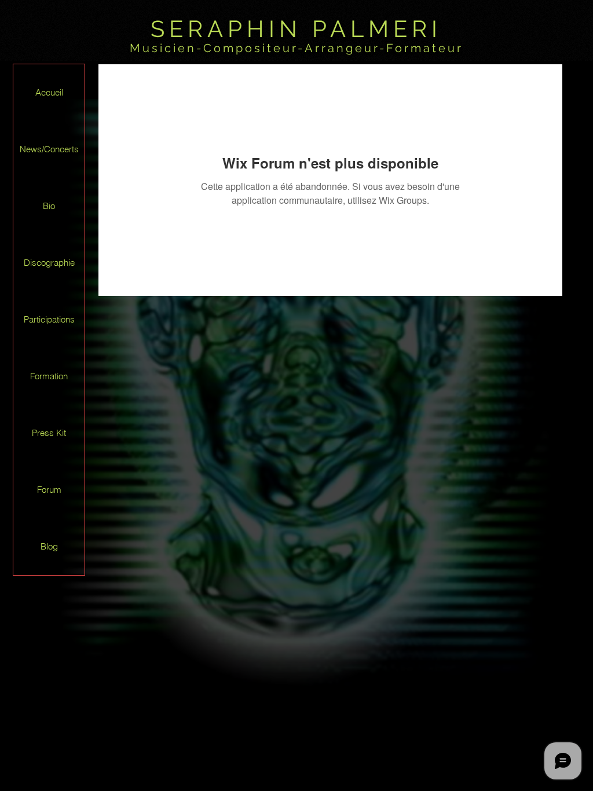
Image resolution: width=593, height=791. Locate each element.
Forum (49, 489)
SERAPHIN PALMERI (296, 28)
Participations (49, 319)
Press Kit (49, 432)
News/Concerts (49, 149)
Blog (49, 546)
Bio (49, 205)
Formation (49, 376)
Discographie (49, 262)
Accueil (49, 92)
